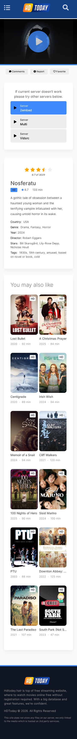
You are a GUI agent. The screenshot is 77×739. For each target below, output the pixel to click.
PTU (13, 571)
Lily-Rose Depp (49, 243)
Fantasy (36, 227)
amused (52, 252)
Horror (46, 227)
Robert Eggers (32, 238)
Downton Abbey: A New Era (53, 571)
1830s (23, 252)
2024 (21, 232)
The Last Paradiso (23, 629)
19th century (37, 252)
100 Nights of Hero (23, 513)
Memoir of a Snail (22, 455)
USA (26, 221)
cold (37, 256)
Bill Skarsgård (29, 243)
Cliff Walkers (48, 455)
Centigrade (18, 396)
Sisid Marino (47, 513)
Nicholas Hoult (19, 247)
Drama (25, 227)
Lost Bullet (17, 338)
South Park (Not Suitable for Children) (53, 629)
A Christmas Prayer (53, 338)
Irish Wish (46, 396)
